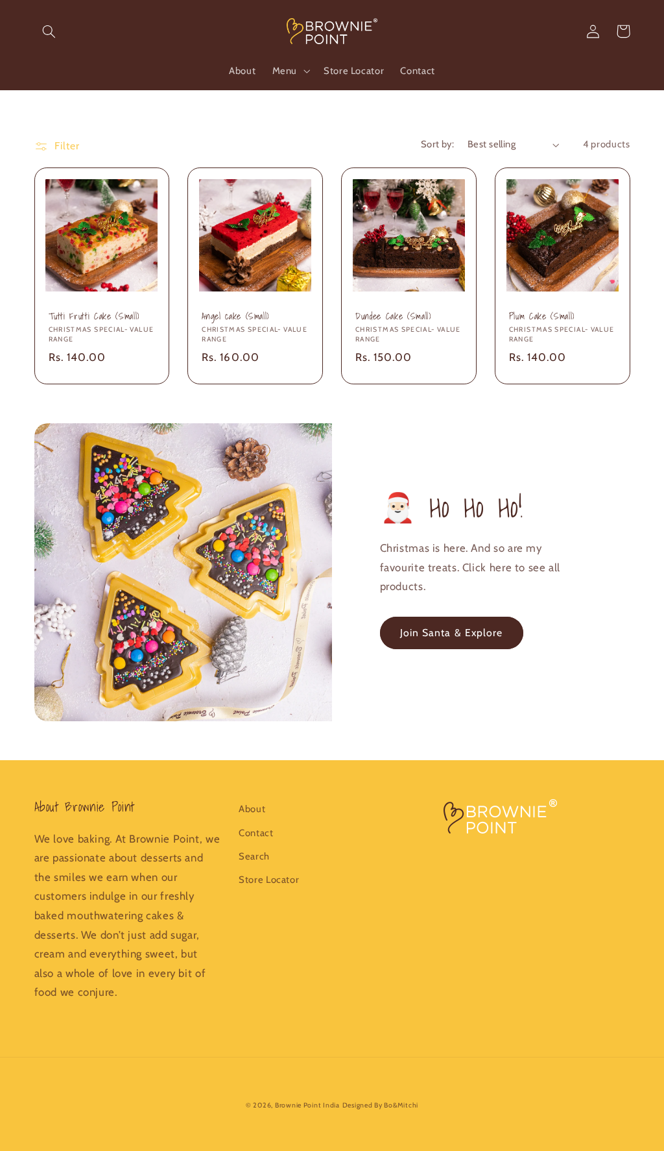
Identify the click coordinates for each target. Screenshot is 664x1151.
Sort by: (437, 144)
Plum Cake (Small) (542, 316)
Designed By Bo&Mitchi (380, 1105)
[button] (49, 31)
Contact (256, 833)
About (252, 809)
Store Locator (269, 879)
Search (254, 856)
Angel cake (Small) (235, 316)
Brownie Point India (307, 1105)
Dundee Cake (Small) (393, 316)
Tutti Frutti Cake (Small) (94, 316)
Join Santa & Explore (451, 632)
